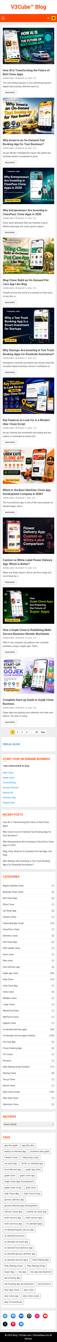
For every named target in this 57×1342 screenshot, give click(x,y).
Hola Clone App (10, 985)
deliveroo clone (10, 935)
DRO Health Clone (11, 948)
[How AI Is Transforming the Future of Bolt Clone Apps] (28, 46)
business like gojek (39, 1151)
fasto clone (8, 954)
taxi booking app (12, 1278)
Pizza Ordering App (12, 1048)
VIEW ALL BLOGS (11, 744)
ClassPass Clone (13, 200)
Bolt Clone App (12, 60)
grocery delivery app (14, 1199)
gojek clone (9, 1175)
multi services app (13, 1223)
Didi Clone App (10, 942)
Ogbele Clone (9, 1023)
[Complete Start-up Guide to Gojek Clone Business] (28, 675)
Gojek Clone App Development (19, 1181)
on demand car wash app (16, 1241)
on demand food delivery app (18, 1247)
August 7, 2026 (24, 498)
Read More (10, 93)
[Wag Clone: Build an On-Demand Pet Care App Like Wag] (28, 256)
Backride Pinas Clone (13, 892)
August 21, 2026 (25, 218)
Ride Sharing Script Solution (16, 1066)
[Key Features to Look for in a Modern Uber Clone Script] (28, 396)
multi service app (33, 1217)
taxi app (22, 1272)
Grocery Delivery (11, 787)
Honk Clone (10, 340)
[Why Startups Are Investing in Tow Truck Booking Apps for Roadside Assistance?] (28, 326)
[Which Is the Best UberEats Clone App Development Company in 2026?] (28, 465)
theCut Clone (9, 1085)
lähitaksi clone (10, 998)
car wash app (10, 1163)
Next (43, 732)
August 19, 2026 (25, 288)
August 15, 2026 (25, 568)
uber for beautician (13, 1302)
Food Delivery (9, 782)
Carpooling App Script (13, 923)
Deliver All (8, 792)
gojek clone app (27, 1175)
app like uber (28, 1145)
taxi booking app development (18, 1284)
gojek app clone (33, 1169)
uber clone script (31, 1296)
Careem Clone (9, 917)
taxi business (44, 1284)
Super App (9, 1272)
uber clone (29, 1290)
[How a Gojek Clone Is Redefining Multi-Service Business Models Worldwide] (28, 605)
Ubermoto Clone (10, 1104)
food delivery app (11, 967)
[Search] (48, 18)
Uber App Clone (11, 1290)
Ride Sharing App (40, 1260)
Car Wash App (9, 910)
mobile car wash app (36, 1211)
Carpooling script (30, 1157)
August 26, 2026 (25, 78)
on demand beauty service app (19, 1229)
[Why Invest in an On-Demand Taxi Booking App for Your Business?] (28, 116)
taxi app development (41, 1272)
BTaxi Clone (8, 904)
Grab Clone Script (32, 1193)
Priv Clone (8, 1054)
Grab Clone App (11, 1193)
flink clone (8, 960)
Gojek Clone (8, 777)
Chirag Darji (8, 78)
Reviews (7, 1060)
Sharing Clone (9, 1073)
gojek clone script (12, 1187)
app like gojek (11, 1145)
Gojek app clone (12, 620)
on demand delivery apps (15, 1029)
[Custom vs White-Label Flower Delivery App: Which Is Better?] (28, 535)
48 (36, 732)
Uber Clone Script (13, 131)
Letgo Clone (9, 1004)
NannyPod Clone (11, 1010)
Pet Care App (11, 270)
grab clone (31, 1187)
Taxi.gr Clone (9, 1079)
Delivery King (9, 797)
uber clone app (11, 1296)
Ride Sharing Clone (13, 1266)
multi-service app (12, 1217)
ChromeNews (39, 1335)
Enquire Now (9, 802)
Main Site (53, 18)
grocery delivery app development (20, 1205)
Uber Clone (8, 772)
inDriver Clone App (13, 1211)
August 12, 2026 (25, 428)
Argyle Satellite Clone (13, 885)
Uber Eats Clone (12, 480)
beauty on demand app (15, 1151)
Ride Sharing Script (36, 1266)
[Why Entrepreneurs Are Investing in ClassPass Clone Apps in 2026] (28, 186)
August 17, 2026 (25, 358)
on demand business (14, 1235)
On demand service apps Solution (19, 1035)
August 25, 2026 (25, 148)
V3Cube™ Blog (28, 7)
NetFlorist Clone (12, 550)
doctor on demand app (32, 1163)
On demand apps (34, 1223)
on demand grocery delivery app (19, 1253)
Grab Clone (8, 979)
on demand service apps (16, 1260)
